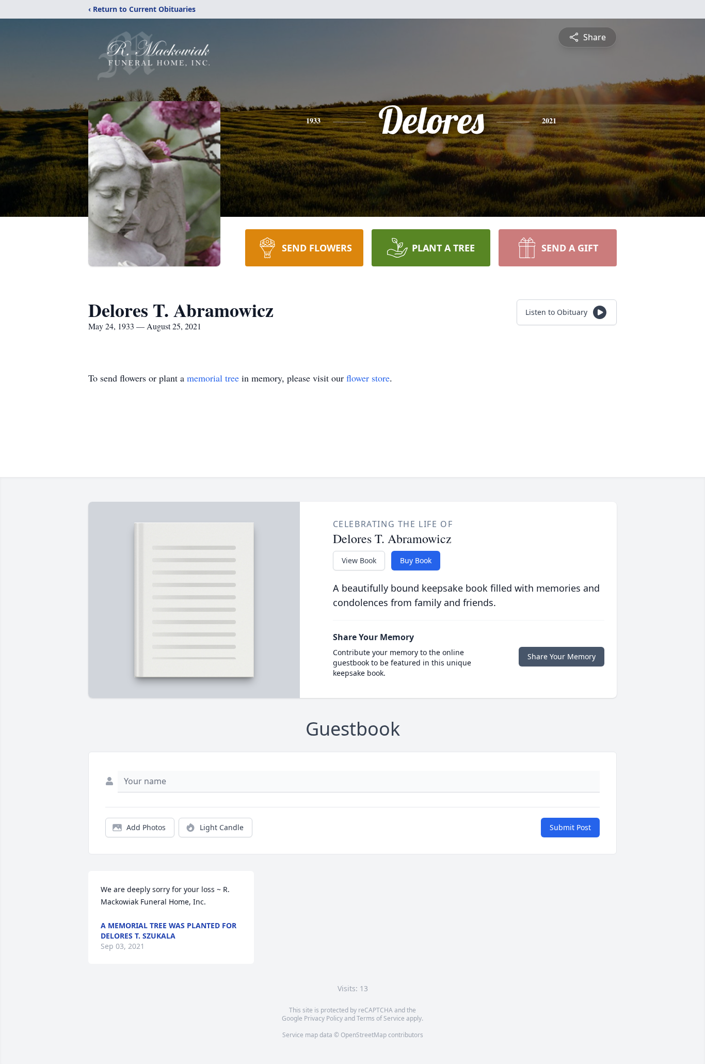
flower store (368, 378)
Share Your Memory (561, 656)
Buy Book (415, 560)
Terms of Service (381, 1018)
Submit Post (570, 827)
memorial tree (213, 378)
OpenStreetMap (364, 1034)
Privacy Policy (323, 1018)
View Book (359, 560)
